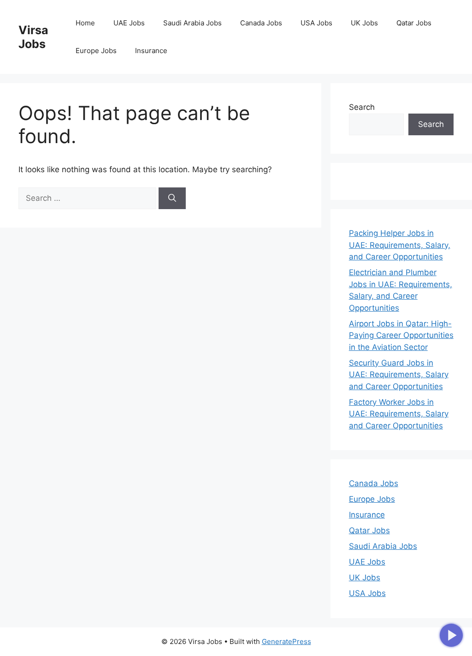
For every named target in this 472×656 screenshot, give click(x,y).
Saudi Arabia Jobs (192, 22)
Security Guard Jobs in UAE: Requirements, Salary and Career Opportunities (398, 374)
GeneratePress (286, 641)
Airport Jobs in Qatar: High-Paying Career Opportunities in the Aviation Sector (401, 335)
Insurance (151, 50)
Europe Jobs (96, 50)
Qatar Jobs (413, 22)
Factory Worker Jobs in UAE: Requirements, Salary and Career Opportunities (398, 413)
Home (85, 22)
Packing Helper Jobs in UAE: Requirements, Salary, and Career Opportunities (399, 245)
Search (362, 107)
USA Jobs (316, 22)
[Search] (172, 198)
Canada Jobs (261, 22)
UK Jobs (364, 22)
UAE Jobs (129, 22)
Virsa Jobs (33, 37)
